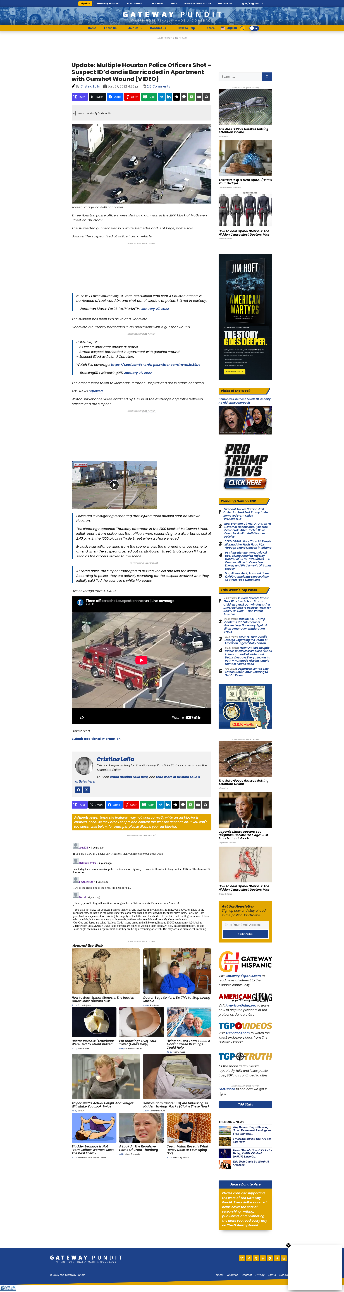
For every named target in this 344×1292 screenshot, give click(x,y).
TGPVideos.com (238, 1033)
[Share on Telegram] (161, 97)
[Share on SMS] (191, 97)
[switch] (254, 28)
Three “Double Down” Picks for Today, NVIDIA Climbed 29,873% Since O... (252, 1153)
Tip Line (85, 3)
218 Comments (158, 86)
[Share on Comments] (184, 97)
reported (96, 391)
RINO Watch (134, 3)
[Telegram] (277, 1258)
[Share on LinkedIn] (169, 97)
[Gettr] (249, 1258)
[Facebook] (263, 1258)
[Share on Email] (199, 97)
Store (173, 3)
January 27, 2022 (155, 308)
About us (232, 1275)
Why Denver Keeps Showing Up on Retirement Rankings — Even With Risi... (252, 1130)
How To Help (186, 28)
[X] (256, 1258)
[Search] (267, 76)
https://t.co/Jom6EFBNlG (131, 364)
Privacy (259, 1275)
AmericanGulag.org (241, 1005)
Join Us (133, 28)
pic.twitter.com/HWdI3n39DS (176, 364)
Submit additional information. (96, 739)
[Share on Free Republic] (176, 97)
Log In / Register (249, 3)
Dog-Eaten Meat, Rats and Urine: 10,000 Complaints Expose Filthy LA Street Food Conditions (247, 577)
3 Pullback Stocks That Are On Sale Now (252, 1140)
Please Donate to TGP (197, 3)
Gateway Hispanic (108, 3)
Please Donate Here (245, 1184)
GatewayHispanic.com (243, 976)
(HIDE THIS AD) (180, 38)
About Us (110, 28)
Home (92, 28)
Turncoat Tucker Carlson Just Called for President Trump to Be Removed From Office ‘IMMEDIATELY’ (245, 514)
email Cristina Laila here (129, 777)
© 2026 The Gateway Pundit (67, 1275)
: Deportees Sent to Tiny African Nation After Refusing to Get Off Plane (247, 672)
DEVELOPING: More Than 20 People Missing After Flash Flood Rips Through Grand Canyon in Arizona (247, 544)
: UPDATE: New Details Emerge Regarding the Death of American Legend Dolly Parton (245, 640)
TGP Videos (156, 3)
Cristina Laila (115, 759)
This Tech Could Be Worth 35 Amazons (251, 1163)
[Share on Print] (206, 97)
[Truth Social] (242, 1258)
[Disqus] (141, 886)
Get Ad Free (225, 3)
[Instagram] (284, 1258)
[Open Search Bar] (242, 28)
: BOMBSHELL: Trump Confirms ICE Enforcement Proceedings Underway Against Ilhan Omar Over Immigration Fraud (245, 625)
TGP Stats (245, 1104)
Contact (247, 1275)
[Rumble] (270, 1258)
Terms (272, 1275)
